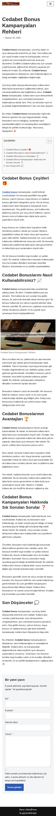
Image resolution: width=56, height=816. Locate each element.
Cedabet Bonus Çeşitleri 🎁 (18, 150)
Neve (21, 809)
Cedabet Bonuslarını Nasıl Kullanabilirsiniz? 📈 (27, 153)
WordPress (31, 809)
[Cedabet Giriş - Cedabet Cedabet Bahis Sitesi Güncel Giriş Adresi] (10, 3)
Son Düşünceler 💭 (14, 166)
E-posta (9, 710)
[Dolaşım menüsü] (50, 3)
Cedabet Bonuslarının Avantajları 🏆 (22, 156)
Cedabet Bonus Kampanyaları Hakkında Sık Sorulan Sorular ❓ (26, 161)
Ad (7, 698)
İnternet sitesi (11, 722)
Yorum (9, 734)
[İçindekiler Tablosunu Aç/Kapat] (47, 141)
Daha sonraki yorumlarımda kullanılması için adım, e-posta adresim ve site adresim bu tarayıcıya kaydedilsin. (26, 777)
